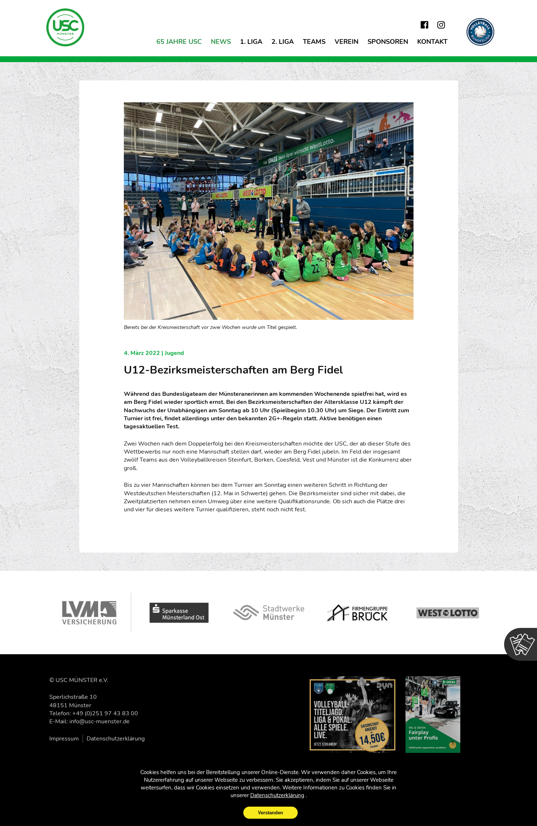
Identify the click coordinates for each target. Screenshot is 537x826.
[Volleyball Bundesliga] (480, 31)
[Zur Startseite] (65, 27)
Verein (346, 41)
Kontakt (432, 41)
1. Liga (251, 41)
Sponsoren (387, 41)
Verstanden (270, 812)
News (221, 41)
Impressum (64, 739)
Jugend (174, 353)
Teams (314, 41)
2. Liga (282, 41)
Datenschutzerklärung (116, 739)
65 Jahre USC (179, 41)
